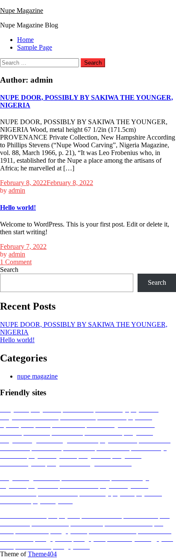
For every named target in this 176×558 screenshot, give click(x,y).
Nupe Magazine (21, 10)
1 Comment (16, 262)
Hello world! (18, 207)
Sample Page (34, 47)
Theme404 (42, 554)
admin (17, 190)
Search (9, 269)
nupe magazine (37, 376)
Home (25, 39)
